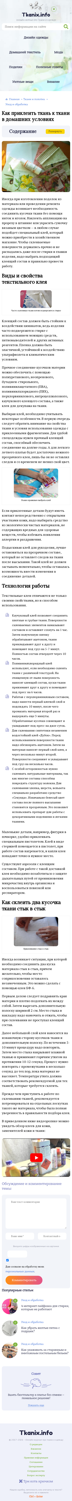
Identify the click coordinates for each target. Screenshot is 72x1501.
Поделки (15, 67)
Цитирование (36, 1466)
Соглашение (36, 1462)
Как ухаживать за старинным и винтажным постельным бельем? (45, 1351)
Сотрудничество (36, 1471)
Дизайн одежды (36, 37)
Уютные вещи (22, 82)
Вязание (53, 82)
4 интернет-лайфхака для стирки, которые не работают (45, 1307)
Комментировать (24, 1280)
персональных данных (20, 1271)
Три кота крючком (38, 1481)
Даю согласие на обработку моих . (25, 1269)
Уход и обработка (32, 1300)
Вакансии (36, 1449)
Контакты (36, 1453)
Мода (58, 52)
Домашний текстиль (25, 52)
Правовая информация (36, 1457)
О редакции (36, 1444)
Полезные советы (49, 67)
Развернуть (55, 131)
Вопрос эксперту (36, 1475)
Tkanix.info (36, 1432)
